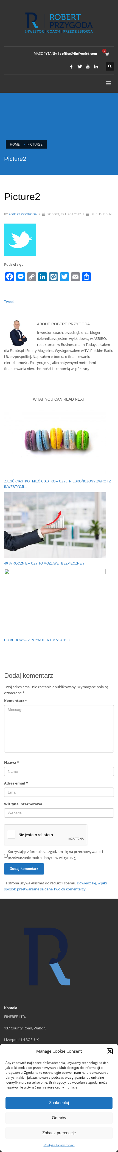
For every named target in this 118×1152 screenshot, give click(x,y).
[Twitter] (79, 66)
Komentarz (15, 700)
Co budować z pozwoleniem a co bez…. (39, 640)
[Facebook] (71, 66)
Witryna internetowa (23, 803)
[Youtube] (88, 66)
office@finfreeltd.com (79, 53)
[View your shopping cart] (107, 53)
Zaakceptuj (59, 1102)
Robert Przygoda (23, 214)
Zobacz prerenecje (59, 1132)
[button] (110, 1051)
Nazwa (11, 762)
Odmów (59, 1117)
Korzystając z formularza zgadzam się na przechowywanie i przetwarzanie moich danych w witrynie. (55, 854)
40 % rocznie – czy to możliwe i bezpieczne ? (44, 563)
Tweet (9, 301)
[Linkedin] (96, 66)
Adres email (16, 783)
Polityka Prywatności (59, 1145)
